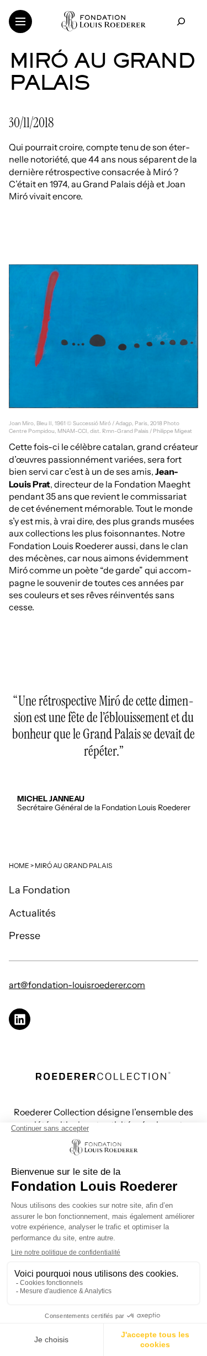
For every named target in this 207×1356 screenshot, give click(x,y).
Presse (24, 936)
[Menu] (20, 21)
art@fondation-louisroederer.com (77, 984)
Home (19, 865)
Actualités (32, 913)
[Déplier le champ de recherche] (180, 21)
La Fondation (39, 890)
